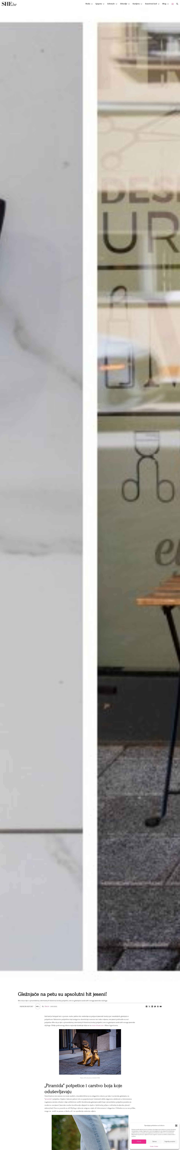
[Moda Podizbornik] (92, 4)
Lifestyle (111, 4)
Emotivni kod (151, 4)
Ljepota (99, 4)
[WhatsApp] (155, 1006)
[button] (176, 1126)
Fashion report (26, 1006)
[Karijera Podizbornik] (141, 4)
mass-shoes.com (98, 1025)
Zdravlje (123, 4)
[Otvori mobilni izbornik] (173, 4)
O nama (151, 1146)
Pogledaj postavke (170, 1141)
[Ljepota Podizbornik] (103, 4)
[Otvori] (177, 4)
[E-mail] (160, 1006)
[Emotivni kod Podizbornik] (158, 4)
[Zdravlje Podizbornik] (129, 4)
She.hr (47, 1006)
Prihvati (139, 1141)
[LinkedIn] (152, 1006)
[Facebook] (146, 1006)
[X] (149, 1006)
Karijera (136, 4)
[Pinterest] (157, 1006)
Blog (164, 4)
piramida (48, 1099)
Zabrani (154, 1141)
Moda (87, 4)
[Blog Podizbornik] (168, 4)
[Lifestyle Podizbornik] (116, 4)
